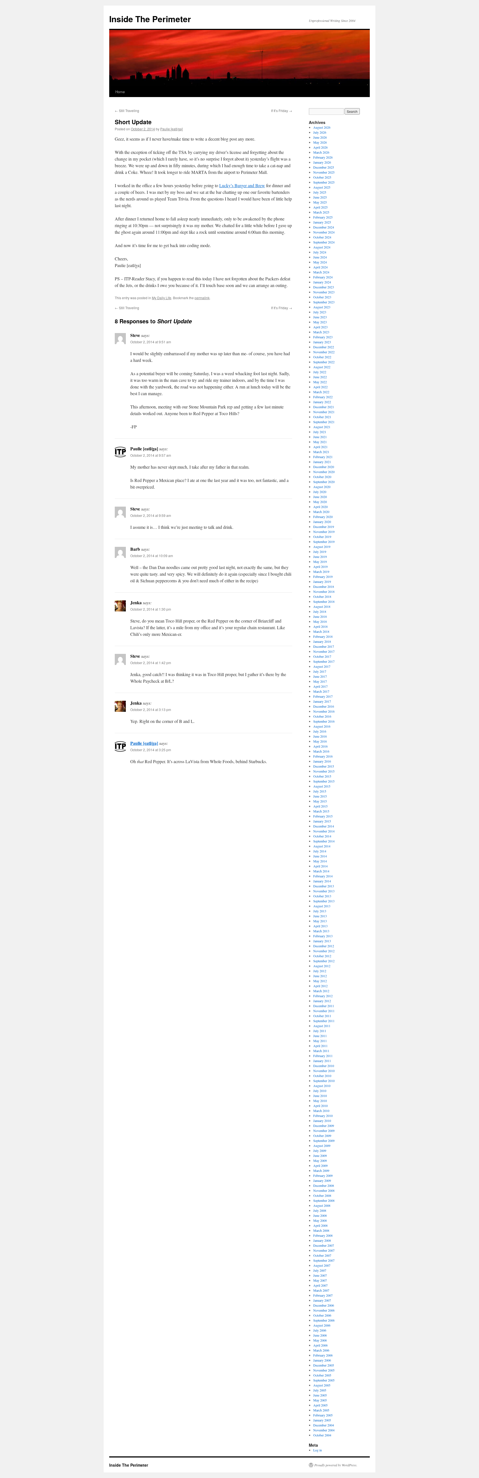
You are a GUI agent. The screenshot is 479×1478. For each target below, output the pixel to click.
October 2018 (322, 596)
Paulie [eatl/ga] (171, 128)
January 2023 (322, 342)
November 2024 (324, 232)
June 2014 (320, 856)
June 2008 (320, 1215)
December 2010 (323, 1065)
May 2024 (320, 262)
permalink (202, 297)
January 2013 (322, 941)
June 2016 (320, 736)
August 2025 (321, 187)
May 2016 (320, 741)
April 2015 (320, 806)
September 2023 (324, 302)
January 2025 (322, 222)
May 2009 (320, 1160)
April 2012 (320, 986)
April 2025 (320, 207)
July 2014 (319, 851)
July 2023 (319, 312)
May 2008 (320, 1220)
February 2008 (323, 1235)
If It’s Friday (281, 110)
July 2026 (319, 132)
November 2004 (324, 1430)
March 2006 (321, 1350)
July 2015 (319, 791)
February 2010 (323, 1115)
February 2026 (323, 157)
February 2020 (323, 516)
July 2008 (319, 1210)
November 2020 (324, 471)
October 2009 (322, 1135)
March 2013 (321, 931)
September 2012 (324, 961)
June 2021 (320, 437)
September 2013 (324, 901)
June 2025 (320, 197)
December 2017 (323, 646)
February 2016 (323, 756)
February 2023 (323, 337)
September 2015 (324, 781)
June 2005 (320, 1395)
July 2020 (319, 491)
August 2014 (321, 846)
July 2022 (319, 372)
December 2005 (323, 1365)
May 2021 (320, 442)
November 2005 (324, 1370)
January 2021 (322, 461)
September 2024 (324, 242)
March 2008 (321, 1230)
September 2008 (324, 1200)
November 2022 (324, 352)
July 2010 (319, 1090)
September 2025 (324, 182)
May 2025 (320, 202)
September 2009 (324, 1140)
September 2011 (324, 1021)
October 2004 (322, 1435)
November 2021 (324, 412)
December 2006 (323, 1305)
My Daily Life (161, 297)
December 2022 (323, 347)
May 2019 (320, 561)
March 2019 (321, 571)
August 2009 (321, 1145)
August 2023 (321, 307)
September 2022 (324, 362)
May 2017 (320, 681)
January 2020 (322, 521)
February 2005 (323, 1415)
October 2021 (322, 417)
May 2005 (320, 1400)
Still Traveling (127, 110)
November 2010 (324, 1070)
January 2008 (322, 1240)
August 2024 (321, 247)
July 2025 (319, 192)
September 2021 (324, 422)
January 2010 (322, 1120)
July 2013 (319, 911)
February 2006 (323, 1355)
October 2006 (322, 1315)
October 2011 (322, 1016)
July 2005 (319, 1390)
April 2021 (320, 447)
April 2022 (320, 387)
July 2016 (319, 731)
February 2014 (323, 876)
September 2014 (324, 841)
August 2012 (321, 966)
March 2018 (321, 631)
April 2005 (320, 1405)
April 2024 (320, 267)
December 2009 (323, 1125)
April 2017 (320, 686)
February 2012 (323, 996)
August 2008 (321, 1205)
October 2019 (322, 536)
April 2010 (320, 1105)
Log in (317, 1450)
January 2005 (322, 1420)
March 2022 (321, 392)
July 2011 (319, 1030)
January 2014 (322, 881)
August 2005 (321, 1385)
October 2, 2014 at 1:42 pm (150, 662)
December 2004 (323, 1425)
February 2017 (323, 696)
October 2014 (322, 836)
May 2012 (320, 981)
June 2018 (320, 616)
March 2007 (321, 1290)
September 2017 (324, 661)
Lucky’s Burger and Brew (242, 185)
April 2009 (320, 1165)
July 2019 (319, 551)
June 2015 (320, 796)
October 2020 (322, 476)
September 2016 (324, 721)
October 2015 (322, 776)
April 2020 (320, 506)
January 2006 (322, 1360)
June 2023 (320, 317)
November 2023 (324, 292)
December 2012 (323, 946)
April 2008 (320, 1225)
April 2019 (320, 566)
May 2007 (320, 1280)
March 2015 (321, 811)
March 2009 (321, 1170)
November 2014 (324, 831)
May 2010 (320, 1100)
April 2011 (320, 1045)
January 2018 (322, 641)
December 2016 (323, 706)
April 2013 (320, 926)
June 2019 (320, 556)
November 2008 (324, 1190)
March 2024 (321, 272)
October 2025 (322, 177)
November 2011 (324, 1011)
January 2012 (322, 1001)
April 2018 (320, 626)
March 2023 (321, 332)
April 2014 (320, 866)
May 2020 (320, 501)
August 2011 (321, 1026)
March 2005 (321, 1410)
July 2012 (319, 971)
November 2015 (324, 771)
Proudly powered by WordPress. (335, 1465)
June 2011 (320, 1035)
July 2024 (319, 252)
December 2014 (323, 826)
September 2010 (324, 1080)
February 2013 (323, 936)
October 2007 (322, 1255)
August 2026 (321, 127)
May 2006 (320, 1340)
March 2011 (321, 1050)
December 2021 (323, 407)
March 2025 (321, 212)
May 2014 (320, 861)
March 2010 (321, 1110)
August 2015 (321, 786)
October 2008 (322, 1195)
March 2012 (321, 991)
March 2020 (321, 511)
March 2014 (321, 871)
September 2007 (324, 1260)
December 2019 (323, 526)
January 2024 (322, 282)
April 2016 (320, 746)
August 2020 (321, 486)
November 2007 (324, 1250)
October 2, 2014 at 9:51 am (150, 341)
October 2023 (322, 297)
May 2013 (320, 921)
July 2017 (319, 671)
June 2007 (320, 1275)
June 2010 (320, 1095)
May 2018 (320, 621)
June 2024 (320, 257)
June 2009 (320, 1155)
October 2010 (322, 1075)
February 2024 (323, 277)
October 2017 (322, 656)
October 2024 (322, 237)
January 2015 (322, 821)
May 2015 (320, 801)
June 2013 (320, 916)
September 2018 (324, 601)
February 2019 (323, 576)
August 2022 (321, 367)
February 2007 (323, 1295)
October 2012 (322, 956)
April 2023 (320, 327)
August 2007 (321, 1265)
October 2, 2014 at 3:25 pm (150, 749)
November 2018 (324, 591)
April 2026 (320, 147)
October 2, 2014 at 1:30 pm (150, 609)
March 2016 (321, 751)
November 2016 (324, 711)
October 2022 (322, 357)
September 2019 (324, 541)
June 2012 (320, 976)
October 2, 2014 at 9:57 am (150, 455)
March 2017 (321, 691)
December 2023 (323, 287)
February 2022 (323, 397)
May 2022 (320, 382)
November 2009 (324, 1130)
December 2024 (323, 227)
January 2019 (322, 581)
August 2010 (321, 1085)
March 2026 (321, 152)
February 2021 (323, 456)
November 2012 (324, 951)
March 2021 (321, 452)
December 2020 (323, 466)
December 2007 (323, 1245)
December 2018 (323, 586)
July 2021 (319, 432)
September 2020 (324, 481)
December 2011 (323, 1006)
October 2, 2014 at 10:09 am (151, 555)
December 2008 (323, 1185)
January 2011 (322, 1060)
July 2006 (319, 1330)
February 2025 (323, 217)
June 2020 (320, 496)
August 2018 (321, 606)
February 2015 (323, 816)
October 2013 (322, 896)
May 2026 (320, 142)
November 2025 (324, 172)
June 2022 (320, 377)
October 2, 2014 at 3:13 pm (150, 709)
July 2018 (319, 611)
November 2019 (324, 531)
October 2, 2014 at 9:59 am (150, 515)
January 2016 (322, 761)
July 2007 (319, 1270)
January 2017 (322, 701)
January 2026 (322, 162)
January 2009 (322, 1180)
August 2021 (321, 427)
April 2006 (320, 1345)
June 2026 (320, 137)
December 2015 (323, 766)
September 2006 (324, 1320)
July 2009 (319, 1150)
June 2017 (320, 676)
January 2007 (322, 1300)
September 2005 (324, 1380)
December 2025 (323, 167)
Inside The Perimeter (150, 19)
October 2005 (322, 1375)
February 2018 (323, 636)
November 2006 (324, 1310)
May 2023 (320, 322)
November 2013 (324, 891)
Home (120, 91)
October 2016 (322, 716)
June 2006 (320, 1335)
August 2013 (321, 906)
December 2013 (323, 886)
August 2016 (321, 726)
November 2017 (324, 651)
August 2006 (321, 1325)
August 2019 (321, 546)
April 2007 (320, 1285)
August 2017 (321, 666)
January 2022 (322, 402)
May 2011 (320, 1040)
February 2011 (323, 1055)
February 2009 (323, 1175)
